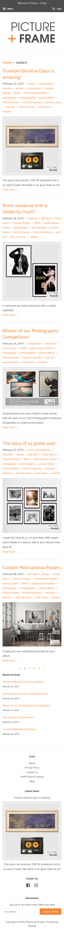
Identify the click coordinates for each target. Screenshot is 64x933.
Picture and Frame (35, 921)
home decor (34, 88)
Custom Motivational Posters (32, 567)
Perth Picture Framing (32, 776)
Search (32, 763)
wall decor (45, 107)
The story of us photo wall (29, 443)
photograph (9, 97)
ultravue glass (53, 102)
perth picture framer (35, 92)
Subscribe (51, 911)
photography (27, 97)
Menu (10, 8)
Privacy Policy (32, 767)
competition (34, 343)
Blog (32, 781)
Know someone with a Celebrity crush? (25, 208)
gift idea (46, 218)
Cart (58, 8)
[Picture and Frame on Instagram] (36, 886)
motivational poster (45, 578)
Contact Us (32, 772)
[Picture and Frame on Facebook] (28, 886)
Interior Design (21, 223)
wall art (10, 107)
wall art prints (27, 107)
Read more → (10, 189)
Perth (17, 92)
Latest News (32, 791)
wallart (7, 111)
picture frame (46, 97)
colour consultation (38, 449)
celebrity (32, 218)
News (7, 62)
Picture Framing (32, 102)
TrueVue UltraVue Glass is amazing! (28, 73)
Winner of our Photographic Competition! (31, 333)
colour (31, 83)
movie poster (10, 583)
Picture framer (11, 102)
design (19, 88)
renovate (50, 468)
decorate (50, 343)
